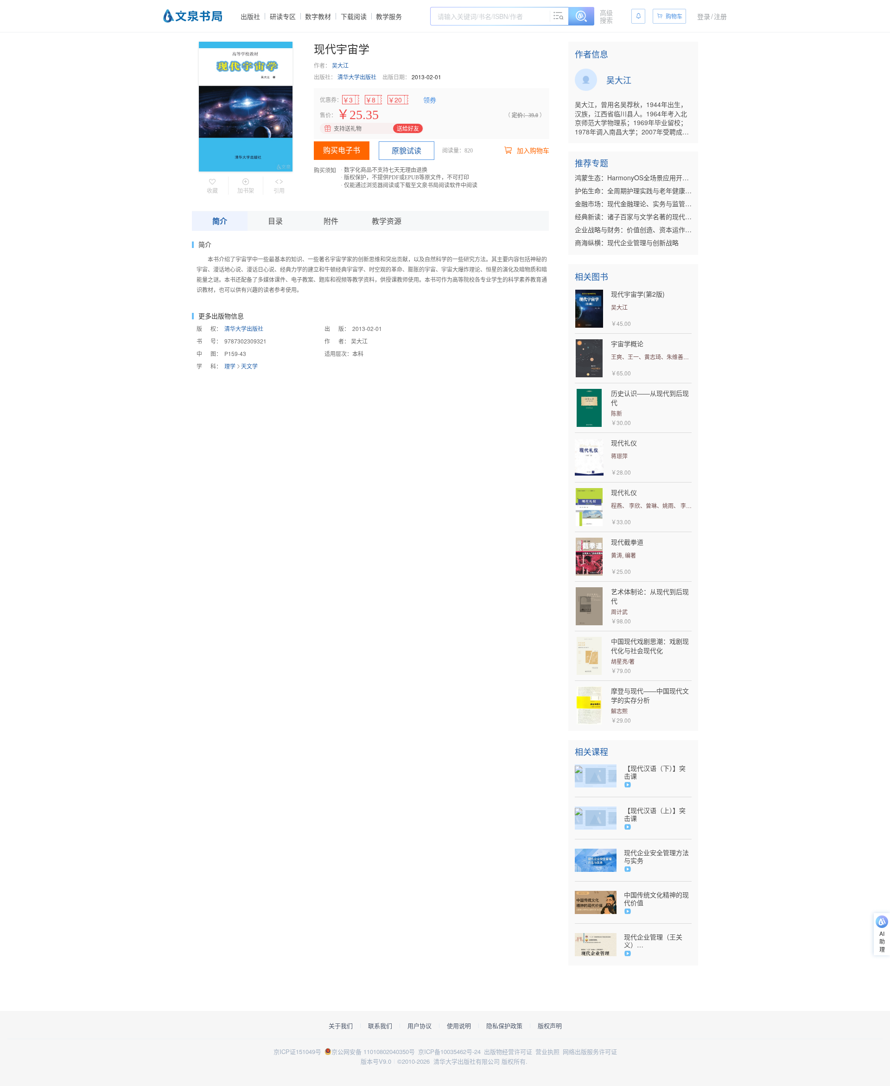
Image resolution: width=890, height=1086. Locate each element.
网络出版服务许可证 (590, 1051)
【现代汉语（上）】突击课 (655, 814)
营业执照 (547, 1051)
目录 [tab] (275, 221)
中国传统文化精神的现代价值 (656, 899)
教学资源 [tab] (386, 221)
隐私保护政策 (504, 1026)
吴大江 (340, 65)
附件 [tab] (331, 221)
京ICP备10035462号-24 (449, 1051)
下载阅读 (354, 16)
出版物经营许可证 (508, 1051)
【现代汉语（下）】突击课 (655, 772)
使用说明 (459, 1026)
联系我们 (380, 1026)
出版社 (250, 16)
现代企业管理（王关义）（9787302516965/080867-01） (658, 941)
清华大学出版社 (356, 77)
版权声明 (550, 1026)
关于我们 (341, 1026)
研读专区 (283, 16)
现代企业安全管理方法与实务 (656, 856)
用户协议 (419, 1026)
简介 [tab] (219, 221)
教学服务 (389, 16)
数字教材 (318, 16)
